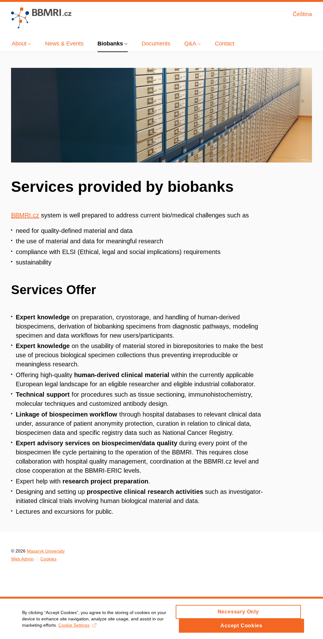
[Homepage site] (41, 18)
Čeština (302, 14)
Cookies (48, 558)
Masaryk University (46, 550)
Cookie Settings (74, 625)
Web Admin (22, 558)
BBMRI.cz (25, 215)
